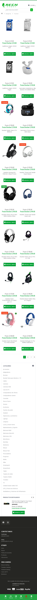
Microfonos (6, 439)
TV (4, 483)
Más (31, 598)
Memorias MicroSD (8, 433)
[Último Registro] (34, 357)
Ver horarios (15, 585)
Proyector (6, 456)
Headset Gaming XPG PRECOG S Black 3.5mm (9, 173)
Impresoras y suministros (10, 416)
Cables (5, 381)
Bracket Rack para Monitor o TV (12, 378)
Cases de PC (4, 572)
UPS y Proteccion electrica (10, 488)
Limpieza (5, 422)
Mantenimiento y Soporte (10, 427)
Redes (5, 459)
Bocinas (5, 375)
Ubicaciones (4, 557)
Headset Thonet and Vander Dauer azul (28, 215)
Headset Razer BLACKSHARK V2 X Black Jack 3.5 (9, 300)
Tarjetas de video (8, 474)
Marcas (21, 598)
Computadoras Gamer (9, 395)
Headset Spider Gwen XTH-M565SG (9, 131)
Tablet (5, 471)
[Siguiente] (31, 357)
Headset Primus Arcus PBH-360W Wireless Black (9, 215)
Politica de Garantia (6, 553)
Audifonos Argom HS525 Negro (9, 89)
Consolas (5, 398)
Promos (26, 598)
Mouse (5, 448)
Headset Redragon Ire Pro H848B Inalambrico (27, 341)
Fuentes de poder (8, 410)
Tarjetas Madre (7, 477)
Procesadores (7, 453)
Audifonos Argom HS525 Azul (9, 47)
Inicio (6, 598)
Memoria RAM (7, 430)
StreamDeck (6, 468)
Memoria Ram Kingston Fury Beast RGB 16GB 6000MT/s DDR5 (22, 501)
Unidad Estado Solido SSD (10, 485)
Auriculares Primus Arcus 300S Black (28, 131)
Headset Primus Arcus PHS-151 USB (27, 257)
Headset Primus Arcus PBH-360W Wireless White (9, 257)
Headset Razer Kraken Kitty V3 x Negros (27, 299)
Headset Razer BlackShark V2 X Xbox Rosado (9, 341)
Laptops (5, 419)
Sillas (4, 462)
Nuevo (3, 550)
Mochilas (5, 442)
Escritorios (6, 407)
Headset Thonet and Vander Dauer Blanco (28, 173)
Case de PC (6, 390)
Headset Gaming (5, 569)
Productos (11, 598)
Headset (5, 413)
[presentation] (32, 497)
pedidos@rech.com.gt (7, 541)
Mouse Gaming (5, 565)
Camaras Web (7, 387)
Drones (5, 404)
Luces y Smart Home (9, 424)
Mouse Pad (6, 451)
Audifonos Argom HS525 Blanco (28, 47)
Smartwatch (6, 465)
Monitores (6, 445)
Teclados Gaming (5, 567)
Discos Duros (7, 401)
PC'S (16, 598)
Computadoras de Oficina (10, 392)
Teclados (5, 480)
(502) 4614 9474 (5, 536)
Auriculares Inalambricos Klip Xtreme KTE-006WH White (27, 89)
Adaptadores (6, 372)
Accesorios (6, 369)
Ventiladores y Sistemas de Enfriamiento (14, 491)
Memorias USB (7, 436)
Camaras (5, 384)
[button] (32, 5)
